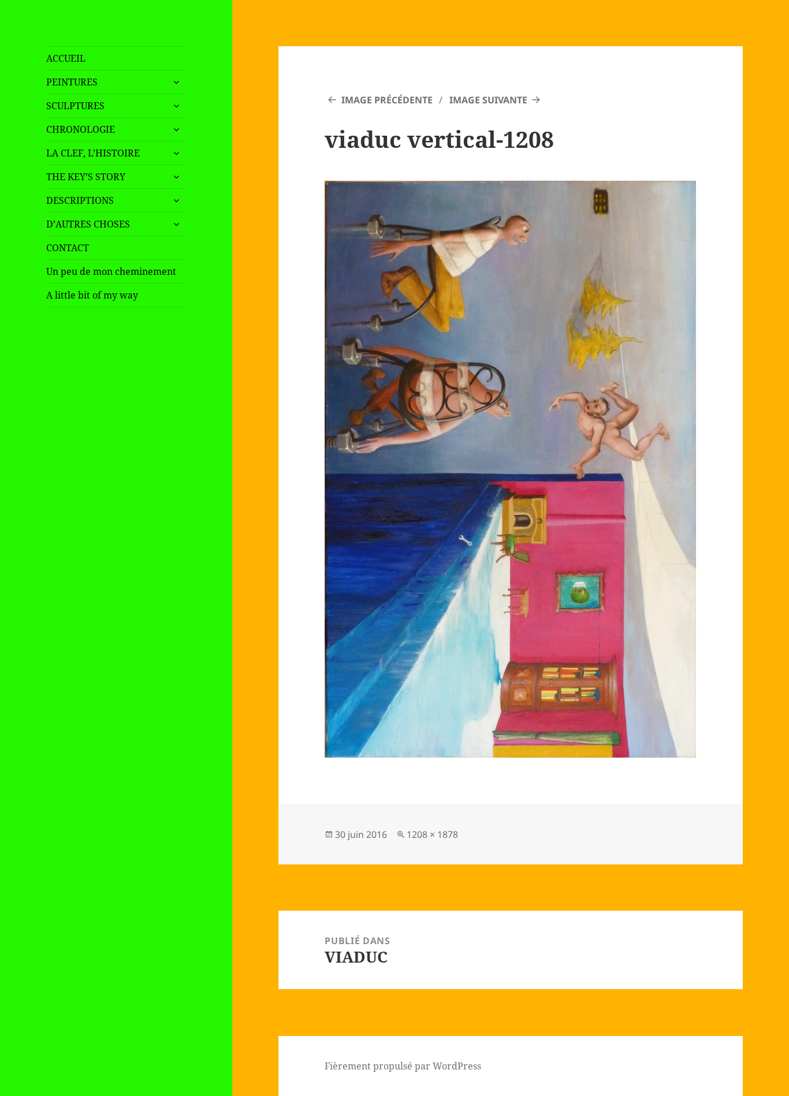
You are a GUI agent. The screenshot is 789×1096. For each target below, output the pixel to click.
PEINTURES (72, 82)
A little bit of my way (92, 295)
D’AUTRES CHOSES (88, 224)
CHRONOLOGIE (80, 129)
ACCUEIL (65, 58)
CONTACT (67, 247)
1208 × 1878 (432, 834)
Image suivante (488, 100)
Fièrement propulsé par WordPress (403, 1066)
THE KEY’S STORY (85, 176)
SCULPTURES (75, 105)
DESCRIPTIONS (80, 200)
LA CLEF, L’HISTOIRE (93, 153)
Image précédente (387, 100)
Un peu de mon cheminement (111, 271)
